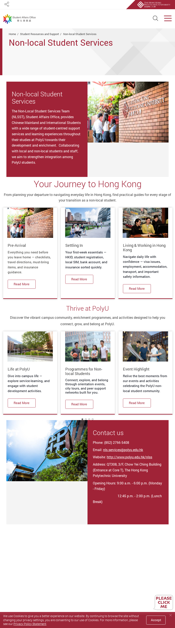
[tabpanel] (30, 253)
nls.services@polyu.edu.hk (123, 449)
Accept (156, 620)
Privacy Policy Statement (29, 624)
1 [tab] (82, 419)
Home (12, 34)
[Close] (170, 615)
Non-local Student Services (79, 34)
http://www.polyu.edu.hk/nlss (129, 457)
